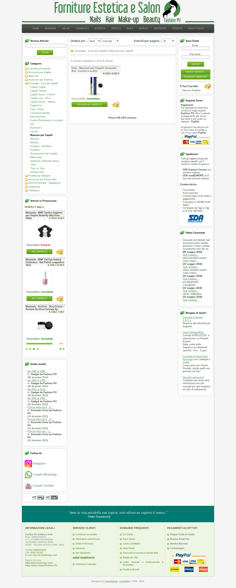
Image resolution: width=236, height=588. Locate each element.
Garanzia (80, 548)
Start (61, 349)
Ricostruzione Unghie (39, 72)
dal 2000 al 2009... (37, 398)
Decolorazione (37, 116)
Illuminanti (35, 127)
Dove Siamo (129, 539)
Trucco (116, 28)
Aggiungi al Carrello (89, 104)
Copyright (124, 581)
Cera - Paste (37, 109)
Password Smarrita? (195, 77)
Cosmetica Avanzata (39, 68)
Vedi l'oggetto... (191, 255)
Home (35, 28)
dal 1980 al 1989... (37, 371)
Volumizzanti (37, 172)
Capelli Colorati (38, 90)
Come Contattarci (131, 543)
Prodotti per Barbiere (39, 175)
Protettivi (35, 149)
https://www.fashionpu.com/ (38, 563)
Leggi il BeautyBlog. (193, 332)
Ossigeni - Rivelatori (41, 146)
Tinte (33, 164)
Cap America (111, 581)
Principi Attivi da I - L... (39, 431)
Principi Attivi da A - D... (40, 407)
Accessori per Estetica (40, 79)
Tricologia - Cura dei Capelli (43, 83)
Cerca (44, 52)
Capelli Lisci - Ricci (40, 98)
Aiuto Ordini (129, 548)
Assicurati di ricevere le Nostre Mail (140, 553)
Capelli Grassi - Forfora (42, 94)
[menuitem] (35, 28)
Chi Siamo (128, 534)
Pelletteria (33, 190)
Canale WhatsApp (44, 474)
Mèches (34, 142)
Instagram (39, 463)
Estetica (100, 28)
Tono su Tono (37, 168)
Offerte (177, 28)
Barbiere (50, 28)
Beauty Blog (196, 28)
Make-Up (33, 76)
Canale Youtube (43, 485)
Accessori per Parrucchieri (42, 179)
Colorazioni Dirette (40, 113)
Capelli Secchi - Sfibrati (42, 101)
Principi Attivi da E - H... (40, 419)
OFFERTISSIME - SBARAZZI (44, 183)
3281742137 (36, 552)
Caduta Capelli (38, 87)
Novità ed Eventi (131, 569)
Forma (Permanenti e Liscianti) (46, 120)
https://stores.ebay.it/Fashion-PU (41, 565)
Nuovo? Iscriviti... (196, 72)
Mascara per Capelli (41, 135)
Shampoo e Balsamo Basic (44, 161)
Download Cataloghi (86, 564)
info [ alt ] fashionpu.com (45, 555)
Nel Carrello (39, 298)
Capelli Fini (36, 105)
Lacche (34, 131)
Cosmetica (82, 28)
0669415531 (40, 550)
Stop (63, 349)
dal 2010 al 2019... (37, 389)
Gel (32, 124)
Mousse (34, 138)
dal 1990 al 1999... (37, 380)
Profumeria (34, 186)
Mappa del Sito (130, 557)
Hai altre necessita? (193, 377)
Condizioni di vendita (86, 534)
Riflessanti (35, 157)
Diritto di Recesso (84, 543)
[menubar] (118, 28)
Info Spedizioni (83, 553)
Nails (130, 28)
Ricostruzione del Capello (43, 153)
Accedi (195, 64)
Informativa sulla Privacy (88, 539)
